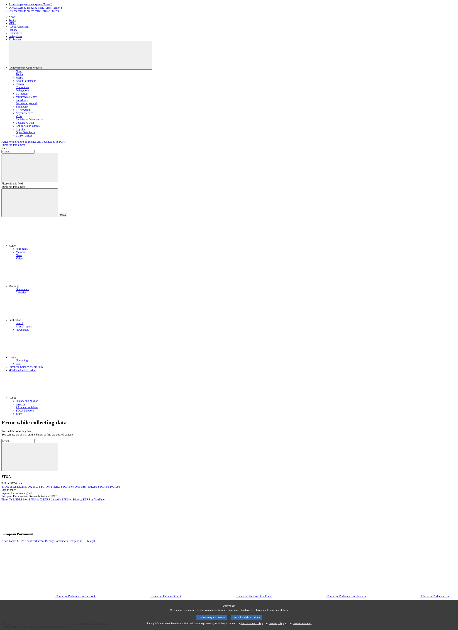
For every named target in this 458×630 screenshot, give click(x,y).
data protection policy (252, 623)
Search (5, 148)
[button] (233, 233)
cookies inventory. (302, 623)
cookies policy (276, 623)
